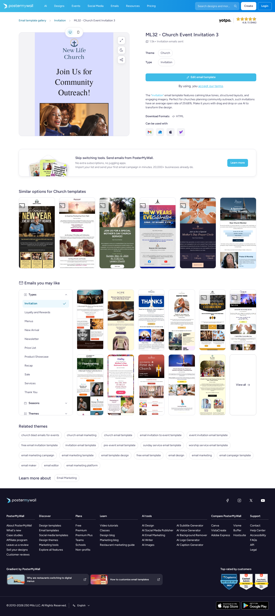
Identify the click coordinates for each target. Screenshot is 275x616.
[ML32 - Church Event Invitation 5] (121, 319)
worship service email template (208, 445)
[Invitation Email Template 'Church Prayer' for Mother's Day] (117, 232)
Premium (81, 530)
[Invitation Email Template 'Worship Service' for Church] (243, 319)
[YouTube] (263, 500)
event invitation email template (208, 435)
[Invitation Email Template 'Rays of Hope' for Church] (182, 319)
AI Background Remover (192, 535)
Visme (237, 525)
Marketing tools (49, 545)
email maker (28, 465)
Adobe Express (220, 535)
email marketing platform (82, 465)
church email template (118, 435)
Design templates (50, 525)
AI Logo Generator (188, 540)
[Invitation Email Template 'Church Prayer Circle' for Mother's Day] (198, 232)
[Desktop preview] (70, 32)
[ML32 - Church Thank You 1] (151, 319)
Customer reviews (18, 554)
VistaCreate (218, 530)
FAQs (253, 540)
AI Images (148, 545)
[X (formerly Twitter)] (251, 500)
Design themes (48, 540)
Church (165, 53)
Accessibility (258, 535)
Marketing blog (109, 540)
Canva (215, 525)
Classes (105, 530)
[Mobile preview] (78, 32)
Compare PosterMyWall (226, 516)
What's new (13, 530)
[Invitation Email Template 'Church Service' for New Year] (212, 319)
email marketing (202, 455)
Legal (253, 549)
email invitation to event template (161, 435)
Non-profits (82, 549)
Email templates (49, 530)
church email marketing (81, 435)
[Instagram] (239, 500)
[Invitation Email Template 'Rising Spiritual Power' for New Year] (158, 232)
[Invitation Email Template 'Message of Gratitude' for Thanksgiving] (90, 384)
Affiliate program (16, 540)
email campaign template (235, 455)
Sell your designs (17, 549)
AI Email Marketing (153, 535)
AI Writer (147, 540)
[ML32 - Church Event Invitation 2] (238, 232)
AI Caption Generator (190, 545)
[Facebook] (227, 500)
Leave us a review (17, 545)
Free (78, 525)
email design (176, 455)
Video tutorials (109, 525)
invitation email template (80, 445)
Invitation (166, 62)
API (252, 545)
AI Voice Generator (189, 530)
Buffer (237, 530)
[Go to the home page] (16, 6)
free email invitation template (39, 445)
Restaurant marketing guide (117, 545)
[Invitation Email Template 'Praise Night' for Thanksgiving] (77, 232)
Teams (79, 540)
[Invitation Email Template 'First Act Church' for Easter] (151, 384)
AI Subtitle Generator (190, 525)
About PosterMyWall (19, 525)
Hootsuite (239, 535)
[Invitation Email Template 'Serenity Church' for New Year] (37, 232)
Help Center (258, 530)
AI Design (148, 525)
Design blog (107, 535)
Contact (255, 525)
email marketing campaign (37, 455)
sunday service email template (162, 445)
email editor (51, 465)
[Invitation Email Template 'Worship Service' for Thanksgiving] (90, 319)
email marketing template (78, 455)
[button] (121, 40)
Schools (80, 545)
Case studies (14, 535)
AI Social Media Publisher (157, 530)
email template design (115, 455)
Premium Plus (84, 535)
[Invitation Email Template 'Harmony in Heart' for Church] (182, 384)
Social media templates (53, 535)
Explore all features (51, 549)
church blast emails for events (40, 435)
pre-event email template (119, 445)
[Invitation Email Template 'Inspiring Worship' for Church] (212, 384)
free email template (148, 455)
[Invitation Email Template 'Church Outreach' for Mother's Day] (121, 384)
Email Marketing (67, 478)
